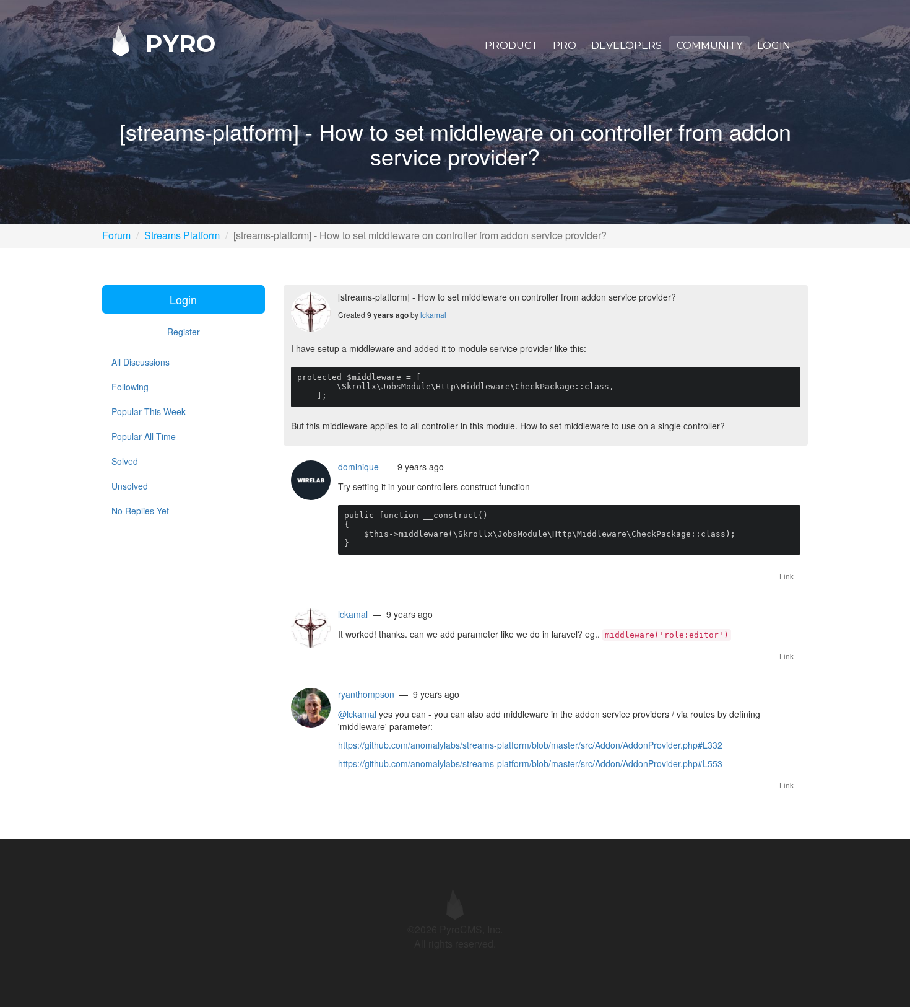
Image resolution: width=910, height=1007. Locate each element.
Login (774, 45)
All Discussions (140, 362)
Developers (626, 45)
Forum (116, 235)
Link (786, 576)
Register (183, 331)
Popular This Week (148, 411)
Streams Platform (182, 235)
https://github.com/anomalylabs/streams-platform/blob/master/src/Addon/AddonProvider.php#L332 (530, 745)
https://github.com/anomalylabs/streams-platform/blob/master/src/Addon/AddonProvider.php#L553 (530, 763)
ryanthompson (366, 694)
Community (709, 45)
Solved (124, 461)
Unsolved (129, 486)
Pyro (177, 43)
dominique (358, 466)
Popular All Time (143, 436)
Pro (564, 45)
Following (130, 386)
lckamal (433, 314)
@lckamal (357, 714)
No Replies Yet (140, 510)
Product (511, 45)
